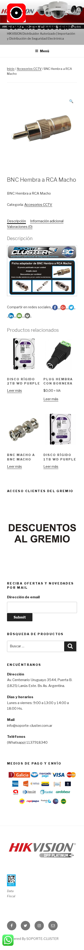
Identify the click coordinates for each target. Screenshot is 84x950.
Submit (20, 617)
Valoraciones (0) (19, 227)
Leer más (14, 390)
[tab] (16, 221)
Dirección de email (23, 597)
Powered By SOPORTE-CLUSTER (33, 939)
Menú (44, 51)
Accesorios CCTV (29, 69)
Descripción (16, 221)
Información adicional (46, 221)
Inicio (10, 69)
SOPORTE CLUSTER (38, 27)
